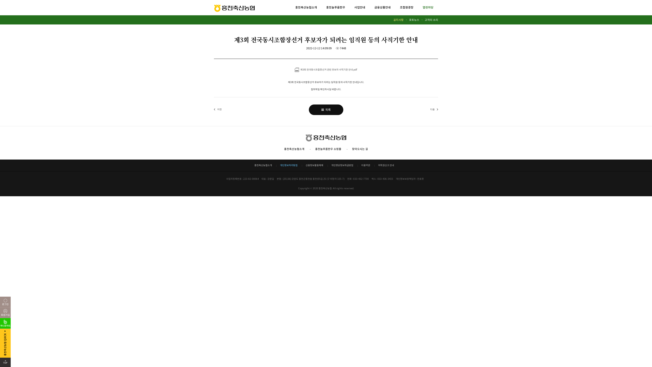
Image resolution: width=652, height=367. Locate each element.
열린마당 (428, 7)
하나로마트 (5, 325)
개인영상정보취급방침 (342, 165)
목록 (327, 110)
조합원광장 (406, 7)
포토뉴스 (414, 20)
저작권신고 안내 (386, 165)
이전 (219, 109)
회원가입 (5, 315)
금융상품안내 (382, 7)
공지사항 (398, 20)
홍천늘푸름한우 (335, 7)
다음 (432, 109)
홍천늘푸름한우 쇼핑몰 (328, 149)
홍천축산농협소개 (306, 7)
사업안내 (359, 7)
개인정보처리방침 (289, 165)
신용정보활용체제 (314, 165)
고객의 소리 (431, 20)
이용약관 (365, 165)
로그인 (5, 304)
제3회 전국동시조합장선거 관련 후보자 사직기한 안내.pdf (328, 69)
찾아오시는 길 (360, 149)
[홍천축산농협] (234, 8)
